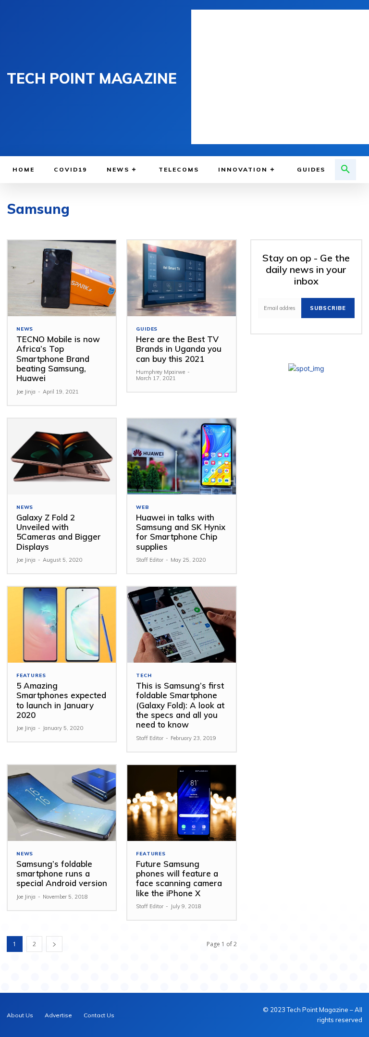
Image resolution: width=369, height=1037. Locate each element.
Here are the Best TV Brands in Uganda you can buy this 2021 (178, 349)
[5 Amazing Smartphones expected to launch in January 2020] (62, 625)
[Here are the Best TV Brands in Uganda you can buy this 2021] (181, 278)
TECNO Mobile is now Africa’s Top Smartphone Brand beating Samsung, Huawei (58, 358)
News (24, 329)
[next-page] (54, 944)
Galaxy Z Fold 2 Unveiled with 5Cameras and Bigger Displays (58, 532)
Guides (147, 329)
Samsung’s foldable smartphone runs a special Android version (61, 874)
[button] (345, 169)
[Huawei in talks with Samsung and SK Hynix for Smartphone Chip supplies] (181, 456)
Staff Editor (149, 559)
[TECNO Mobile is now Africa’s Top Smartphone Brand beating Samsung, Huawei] (62, 278)
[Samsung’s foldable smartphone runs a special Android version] (62, 803)
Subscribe (328, 308)
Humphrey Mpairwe (160, 372)
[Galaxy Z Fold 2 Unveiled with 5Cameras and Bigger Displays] (62, 456)
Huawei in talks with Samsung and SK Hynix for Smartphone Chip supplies (180, 532)
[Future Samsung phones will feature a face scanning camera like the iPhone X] (181, 803)
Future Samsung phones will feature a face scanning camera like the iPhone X (179, 878)
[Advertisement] (280, 77)
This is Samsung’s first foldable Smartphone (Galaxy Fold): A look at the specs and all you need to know (180, 705)
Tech (143, 675)
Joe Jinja (26, 391)
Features (31, 675)
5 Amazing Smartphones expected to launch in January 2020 (61, 700)
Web (142, 507)
